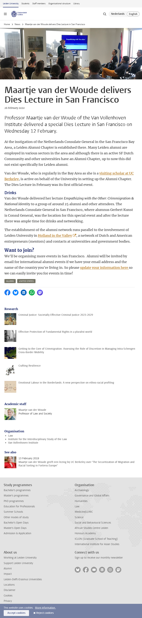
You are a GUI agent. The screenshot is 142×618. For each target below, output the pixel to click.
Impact (8, 574)
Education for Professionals (19, 506)
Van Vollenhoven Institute (23, 442)
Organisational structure (59, 3)
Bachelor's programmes (17, 490)
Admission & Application (17, 533)
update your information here (104, 267)
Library (76, 3)
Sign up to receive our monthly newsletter (99, 557)
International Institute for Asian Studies (97, 544)
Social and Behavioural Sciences (93, 522)
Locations (9, 585)
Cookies (8, 595)
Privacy (8, 601)
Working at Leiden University (20, 557)
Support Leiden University (18, 563)
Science (79, 517)
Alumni (8, 568)
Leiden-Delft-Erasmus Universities (23, 579)
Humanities (81, 501)
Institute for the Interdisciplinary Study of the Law (37, 439)
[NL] (117, 14)
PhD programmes (14, 501)
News (17, 24)
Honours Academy (85, 533)
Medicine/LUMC (84, 512)
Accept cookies (16, 613)
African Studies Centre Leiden (91, 528)
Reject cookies (45, 613)
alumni (10, 281)
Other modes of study (16, 517)
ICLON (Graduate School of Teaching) (96, 539)
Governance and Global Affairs (92, 495)
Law (10, 435)
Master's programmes (16, 495)
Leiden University (10, 3)
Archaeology (82, 490)
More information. (45, 608)
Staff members (38, 3)
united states (26, 281)
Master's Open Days (15, 528)
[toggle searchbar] (104, 14)
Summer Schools (13, 512)
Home (7, 24)
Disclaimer (9, 590)
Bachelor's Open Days (16, 522)
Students (25, 3)
